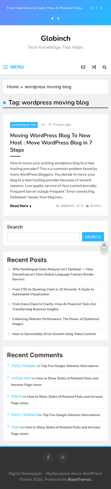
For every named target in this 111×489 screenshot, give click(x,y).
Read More (19, 206)
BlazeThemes (79, 479)
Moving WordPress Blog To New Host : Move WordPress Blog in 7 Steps (51, 142)
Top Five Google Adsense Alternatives (70, 366)
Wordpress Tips (24, 125)
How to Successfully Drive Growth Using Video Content (54, 334)
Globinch (55, 38)
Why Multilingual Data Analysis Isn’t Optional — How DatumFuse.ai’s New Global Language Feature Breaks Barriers (52, 274)
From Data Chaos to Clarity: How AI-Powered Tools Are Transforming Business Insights (44, 8)
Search (15, 227)
